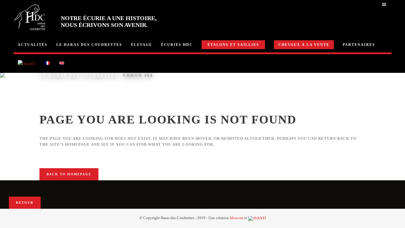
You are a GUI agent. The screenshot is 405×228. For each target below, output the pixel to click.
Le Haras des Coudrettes (78, 75)
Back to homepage (69, 174)
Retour (25, 202)
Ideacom (236, 218)
